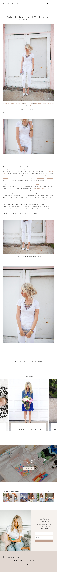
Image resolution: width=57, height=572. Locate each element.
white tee (6, 103)
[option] (28, 406)
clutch (29, 105)
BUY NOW (28, 468)
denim (6, 173)
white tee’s (40, 178)
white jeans (50, 178)
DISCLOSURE (38, 561)
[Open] (7, 497)
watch (45, 103)
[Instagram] (10, 501)
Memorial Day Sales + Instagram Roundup (28, 430)
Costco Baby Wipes (38, 188)
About (16, 561)
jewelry (29, 175)
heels (31, 103)
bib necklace (19, 103)
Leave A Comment (20, 361)
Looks (24, 14)
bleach (16, 208)
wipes (27, 190)
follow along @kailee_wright (43, 491)
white (37, 184)
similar (26, 103)
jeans (12, 103)
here (35, 103)
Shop (30, 561)
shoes (34, 175)
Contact (23, 561)
